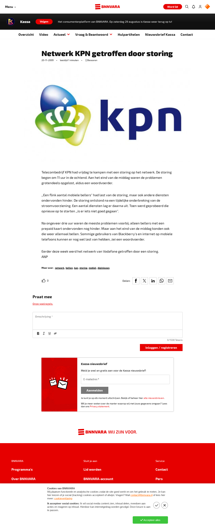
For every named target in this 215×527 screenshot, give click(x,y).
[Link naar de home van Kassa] (11, 22)
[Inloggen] (200, 7)
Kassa (25, 22)
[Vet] (38, 333)
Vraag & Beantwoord (91, 34)
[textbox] (107, 321)
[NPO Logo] (207, 7)
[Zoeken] (187, 7)
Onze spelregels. (43, 303)
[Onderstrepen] (49, 333)
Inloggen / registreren (161, 347)
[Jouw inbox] (193, 7)
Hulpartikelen (129, 34)
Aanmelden (95, 390)
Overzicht (26, 34)
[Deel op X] (144, 280)
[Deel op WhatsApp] (161, 280)
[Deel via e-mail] (170, 280)
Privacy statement (99, 406)
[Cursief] (44, 333)
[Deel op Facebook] (136, 280)
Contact (187, 34)
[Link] (55, 333)
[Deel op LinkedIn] (153, 280)
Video (43, 34)
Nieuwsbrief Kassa (160, 34)
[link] (59, 267)
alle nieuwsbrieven (154, 398)
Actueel (60, 34)
